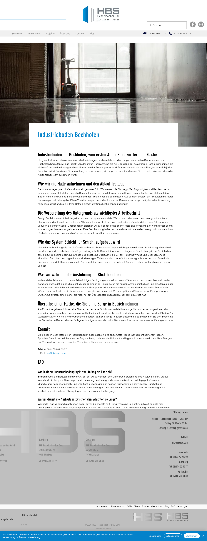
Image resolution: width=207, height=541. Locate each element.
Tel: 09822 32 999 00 (178, 457)
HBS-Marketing (107, 528)
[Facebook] (193, 24)
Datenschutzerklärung (29, 537)
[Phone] (170, 33)
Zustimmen (191, 535)
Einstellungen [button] (155, 535)
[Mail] (145, 33)
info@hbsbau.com (180, 442)
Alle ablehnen (172, 535)
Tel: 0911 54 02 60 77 (47, 461)
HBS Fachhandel (29, 515)
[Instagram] (201, 24)
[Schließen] (203, 536)
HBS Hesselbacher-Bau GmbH (107, 524)
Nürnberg (43, 440)
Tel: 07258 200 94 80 (94, 461)
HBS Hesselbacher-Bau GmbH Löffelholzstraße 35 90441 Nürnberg (51, 450)
